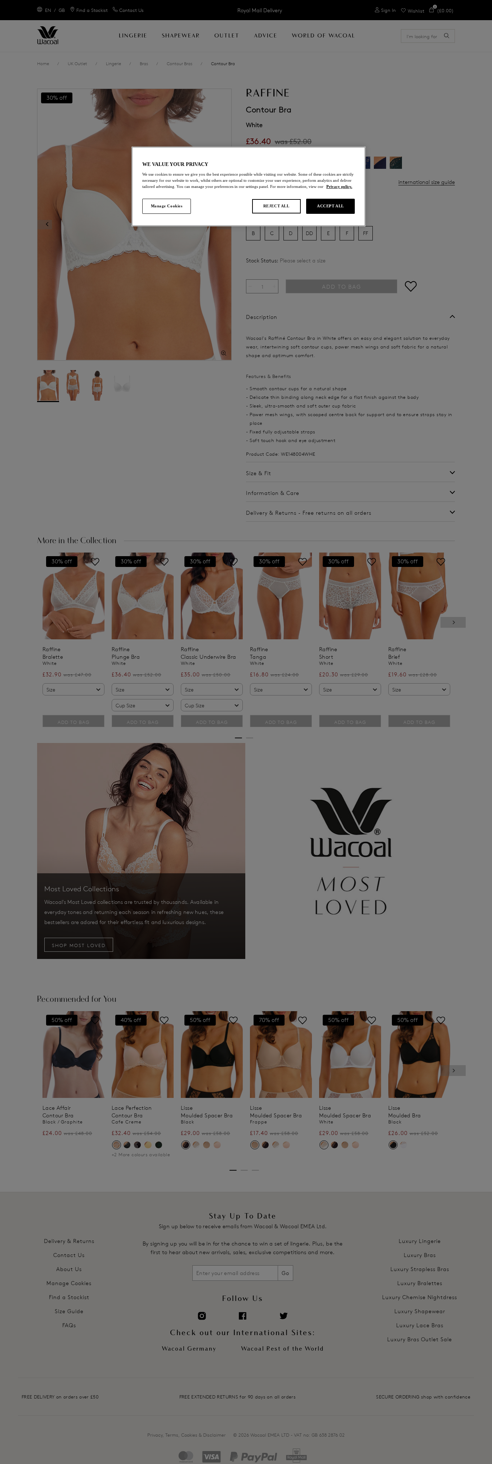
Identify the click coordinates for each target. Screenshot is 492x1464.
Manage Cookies (167, 206)
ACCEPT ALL (330, 206)
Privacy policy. (339, 186)
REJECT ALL (276, 206)
